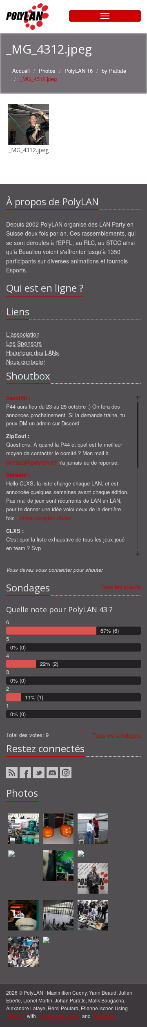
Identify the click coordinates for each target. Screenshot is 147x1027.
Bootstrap (104, 1015)
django (16, 1015)
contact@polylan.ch (31, 462)
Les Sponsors (24, 343)
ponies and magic (59, 1015)
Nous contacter (25, 361)
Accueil (21, 70)
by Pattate (114, 70)
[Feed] (12, 772)
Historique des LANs (32, 352)
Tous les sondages (116, 735)
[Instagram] (65, 772)
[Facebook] (25, 772)
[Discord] (52, 772)
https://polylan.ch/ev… (48, 518)
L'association (23, 334)
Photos (47, 70)
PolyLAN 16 (79, 70)
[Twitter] (39, 772)
